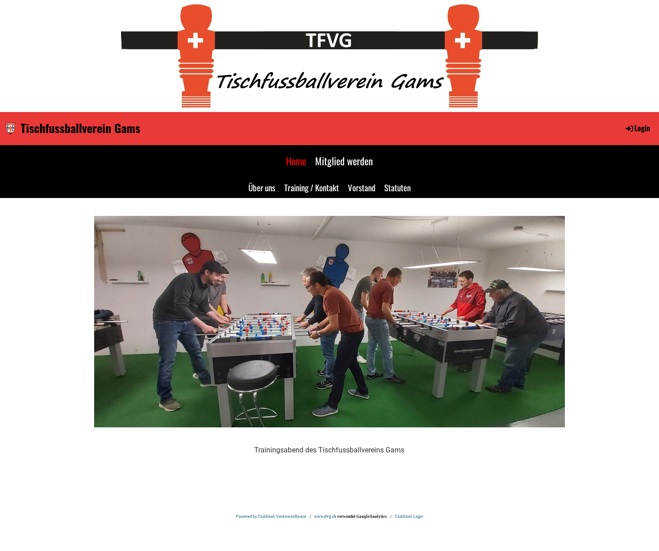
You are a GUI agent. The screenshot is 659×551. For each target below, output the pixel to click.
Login (642, 128)
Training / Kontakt (311, 187)
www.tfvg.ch (325, 516)
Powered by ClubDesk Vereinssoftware (272, 516)
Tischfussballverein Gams (80, 128)
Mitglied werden (344, 161)
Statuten (397, 187)
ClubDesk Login (409, 516)
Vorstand (361, 187)
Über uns (261, 187)
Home (296, 161)
